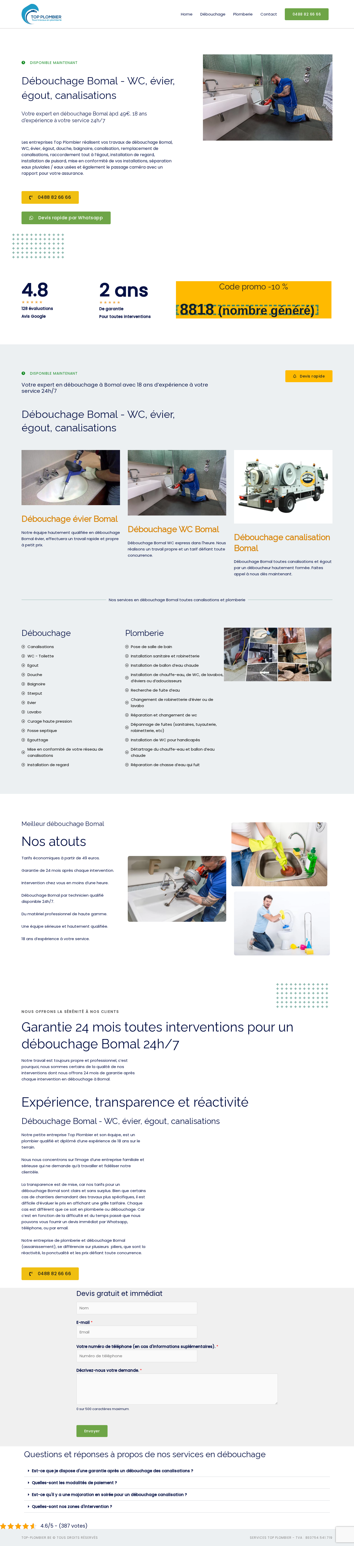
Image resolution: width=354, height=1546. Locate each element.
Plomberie (243, 14)
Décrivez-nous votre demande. (109, 1370)
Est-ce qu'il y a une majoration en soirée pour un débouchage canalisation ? (109, 1494)
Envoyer (92, 1431)
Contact (268, 14)
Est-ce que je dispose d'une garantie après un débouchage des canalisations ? (112, 1471)
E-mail (84, 1322)
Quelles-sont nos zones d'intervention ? (72, 1506)
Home (187, 14)
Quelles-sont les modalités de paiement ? (74, 1482)
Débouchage (212, 14)
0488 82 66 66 (307, 14)
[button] (177, 1471)
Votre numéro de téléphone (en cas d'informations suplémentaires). (147, 1346)
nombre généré (266, 310)
